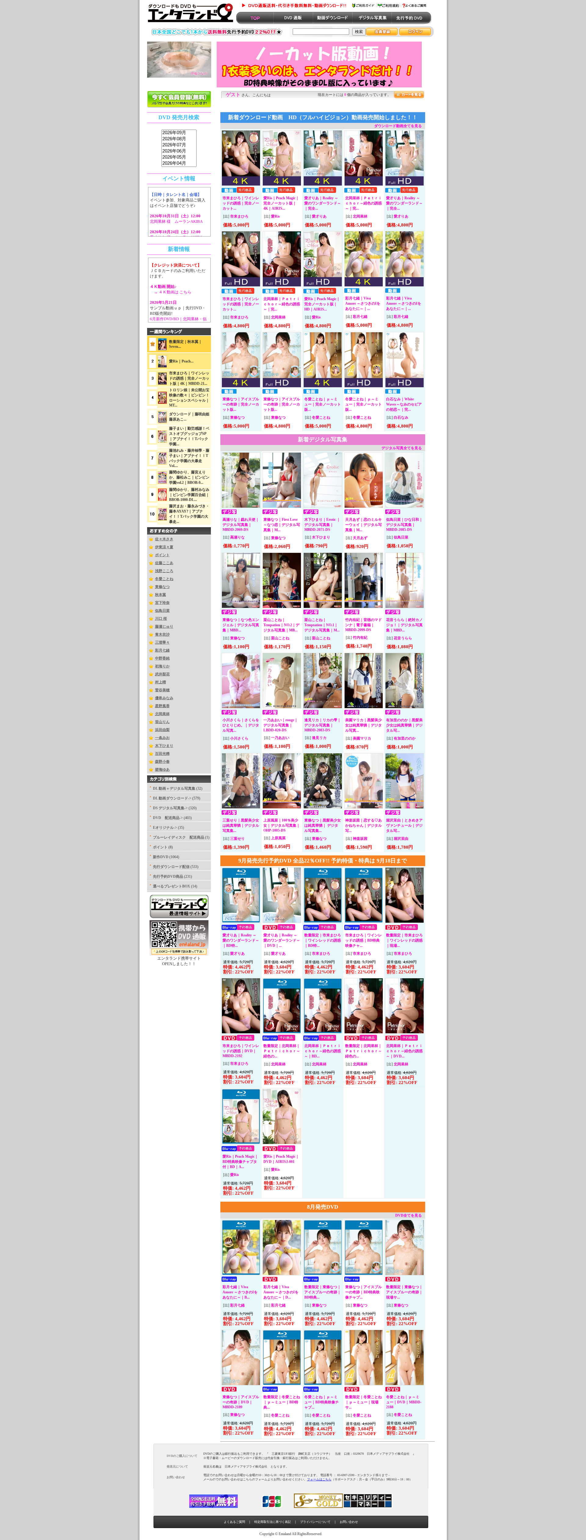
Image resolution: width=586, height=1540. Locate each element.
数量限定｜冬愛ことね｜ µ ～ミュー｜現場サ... (363, 1402)
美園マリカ (362, 738)
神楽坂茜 (360, 838)
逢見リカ (319, 738)
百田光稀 (162, 754)
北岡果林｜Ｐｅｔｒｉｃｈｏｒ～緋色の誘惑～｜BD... (322, 1051)
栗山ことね (280, 638)
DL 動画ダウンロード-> (172, 798)
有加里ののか (405, 738)
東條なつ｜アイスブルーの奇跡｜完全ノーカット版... (240, 404)
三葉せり (237, 838)
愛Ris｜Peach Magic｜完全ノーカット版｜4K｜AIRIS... (281, 203)
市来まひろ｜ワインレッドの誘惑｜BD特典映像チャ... (363, 940)
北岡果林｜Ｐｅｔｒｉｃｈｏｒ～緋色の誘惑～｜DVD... (404, 1051)
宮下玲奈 (162, 603)
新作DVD (160, 857)
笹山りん (162, 722)
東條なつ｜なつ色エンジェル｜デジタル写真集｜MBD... (240, 625)
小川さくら (239, 738)
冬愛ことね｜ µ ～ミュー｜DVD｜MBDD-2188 (403, 1402)
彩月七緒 (162, 650)
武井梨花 (162, 674)
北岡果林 (162, 714)
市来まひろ (239, 216)
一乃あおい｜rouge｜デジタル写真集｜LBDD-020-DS (280, 725)
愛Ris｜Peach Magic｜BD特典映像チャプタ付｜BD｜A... (240, 1161)
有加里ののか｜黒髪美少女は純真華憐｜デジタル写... (404, 725)
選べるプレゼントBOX (171, 886)
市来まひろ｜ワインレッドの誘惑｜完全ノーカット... (240, 203)
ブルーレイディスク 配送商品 (178, 837)
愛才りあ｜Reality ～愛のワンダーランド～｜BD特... (240, 940)
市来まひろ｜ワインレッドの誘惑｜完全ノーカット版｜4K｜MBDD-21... (189, 378)
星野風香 (162, 706)
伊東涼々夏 (164, 547)
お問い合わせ (349, 1521)
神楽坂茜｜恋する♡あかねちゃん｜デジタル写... (363, 825)
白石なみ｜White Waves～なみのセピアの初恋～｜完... (404, 404)
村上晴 (160, 682)
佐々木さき (164, 539)
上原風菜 (278, 838)
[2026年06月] (179, 151)
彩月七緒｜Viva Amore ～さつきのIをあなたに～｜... (362, 303)
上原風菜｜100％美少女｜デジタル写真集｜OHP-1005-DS (281, 825)
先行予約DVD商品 (168, 876)
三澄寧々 (162, 642)
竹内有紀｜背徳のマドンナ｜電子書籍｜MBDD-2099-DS (363, 625)
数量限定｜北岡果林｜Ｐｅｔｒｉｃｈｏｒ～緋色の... (281, 1051)
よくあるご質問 (234, 1521)
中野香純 (162, 658)
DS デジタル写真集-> (170, 808)
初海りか (162, 666)
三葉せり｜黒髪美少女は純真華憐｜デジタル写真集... (240, 825)
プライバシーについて (315, 1521)
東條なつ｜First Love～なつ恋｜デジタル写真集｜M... (281, 524)
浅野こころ (164, 571)
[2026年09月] (179, 133)
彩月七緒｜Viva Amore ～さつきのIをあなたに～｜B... (240, 1292)
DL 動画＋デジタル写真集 (174, 788)
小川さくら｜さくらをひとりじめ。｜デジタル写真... (240, 725)
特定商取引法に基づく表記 (272, 1521)
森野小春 (162, 761)
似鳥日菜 (162, 610)
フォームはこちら (319, 1479)
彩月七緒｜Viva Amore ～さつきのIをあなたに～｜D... (280, 1292)
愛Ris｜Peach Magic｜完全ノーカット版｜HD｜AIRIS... (322, 304)
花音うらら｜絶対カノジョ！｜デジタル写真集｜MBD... (404, 625)
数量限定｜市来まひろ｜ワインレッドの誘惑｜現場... (404, 940)
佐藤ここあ (164, 563)
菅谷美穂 (162, 690)
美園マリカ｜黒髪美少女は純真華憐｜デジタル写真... (363, 725)
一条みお (162, 738)
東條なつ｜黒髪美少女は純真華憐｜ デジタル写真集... (322, 825)
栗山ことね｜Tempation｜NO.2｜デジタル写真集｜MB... (281, 625)
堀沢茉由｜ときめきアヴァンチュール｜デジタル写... (404, 825)
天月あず (360, 538)
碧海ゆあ (162, 769)
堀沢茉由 (401, 838)
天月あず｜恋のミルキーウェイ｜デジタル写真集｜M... (363, 524)
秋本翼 (160, 595)
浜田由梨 (162, 730)
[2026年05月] (179, 157)
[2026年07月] (179, 145)
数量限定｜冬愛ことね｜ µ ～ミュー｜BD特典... (281, 1402)
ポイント (162, 555)
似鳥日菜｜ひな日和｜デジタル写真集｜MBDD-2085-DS (404, 524)
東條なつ (162, 587)
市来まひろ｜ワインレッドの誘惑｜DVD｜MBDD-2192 (240, 1051)
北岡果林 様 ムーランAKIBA (176, 221)
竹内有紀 (360, 637)
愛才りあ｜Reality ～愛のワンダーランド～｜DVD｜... (281, 940)
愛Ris (275, 216)
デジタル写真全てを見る (402, 448)
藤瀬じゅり (164, 626)
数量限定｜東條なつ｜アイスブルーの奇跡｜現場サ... (404, 1292)
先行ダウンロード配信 (171, 867)
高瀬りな (237, 537)
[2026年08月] (179, 139)
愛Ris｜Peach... (181, 361)
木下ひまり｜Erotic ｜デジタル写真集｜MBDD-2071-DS (322, 524)
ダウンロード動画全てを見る (398, 126)
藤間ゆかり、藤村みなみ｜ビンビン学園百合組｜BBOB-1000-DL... (189, 494)
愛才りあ (319, 216)
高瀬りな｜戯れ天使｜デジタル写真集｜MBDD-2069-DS (240, 524)
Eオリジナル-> (165, 827)
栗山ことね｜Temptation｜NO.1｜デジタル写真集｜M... (322, 625)
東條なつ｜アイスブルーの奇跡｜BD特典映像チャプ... (363, 1292)
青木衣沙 (162, 634)
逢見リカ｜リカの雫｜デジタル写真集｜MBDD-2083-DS (322, 725)
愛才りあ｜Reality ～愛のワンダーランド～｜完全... (322, 203)
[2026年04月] (179, 163)
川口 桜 (161, 618)
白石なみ (401, 417)
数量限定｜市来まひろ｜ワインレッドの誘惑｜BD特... (322, 940)
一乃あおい (280, 738)
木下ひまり (164, 746)
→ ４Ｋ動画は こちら (170, 292)
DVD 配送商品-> (168, 818)
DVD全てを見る (408, 1215)
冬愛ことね (164, 579)
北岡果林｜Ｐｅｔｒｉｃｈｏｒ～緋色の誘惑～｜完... (363, 203)
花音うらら (403, 638)
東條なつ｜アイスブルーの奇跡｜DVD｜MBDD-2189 (240, 1402)
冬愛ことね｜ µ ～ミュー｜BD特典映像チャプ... (321, 1402)
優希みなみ (164, 698)
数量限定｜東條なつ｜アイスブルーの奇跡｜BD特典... (322, 1292)
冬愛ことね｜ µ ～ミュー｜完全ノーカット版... (322, 404)
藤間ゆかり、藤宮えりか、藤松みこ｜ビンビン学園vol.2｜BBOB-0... (189, 477)
